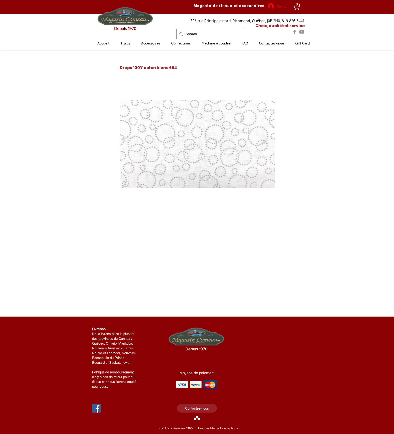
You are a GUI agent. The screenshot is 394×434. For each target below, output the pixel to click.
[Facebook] (295, 32)
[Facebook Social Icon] (96, 408)
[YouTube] (302, 32)
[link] (297, 6)
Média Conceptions (224, 428)
